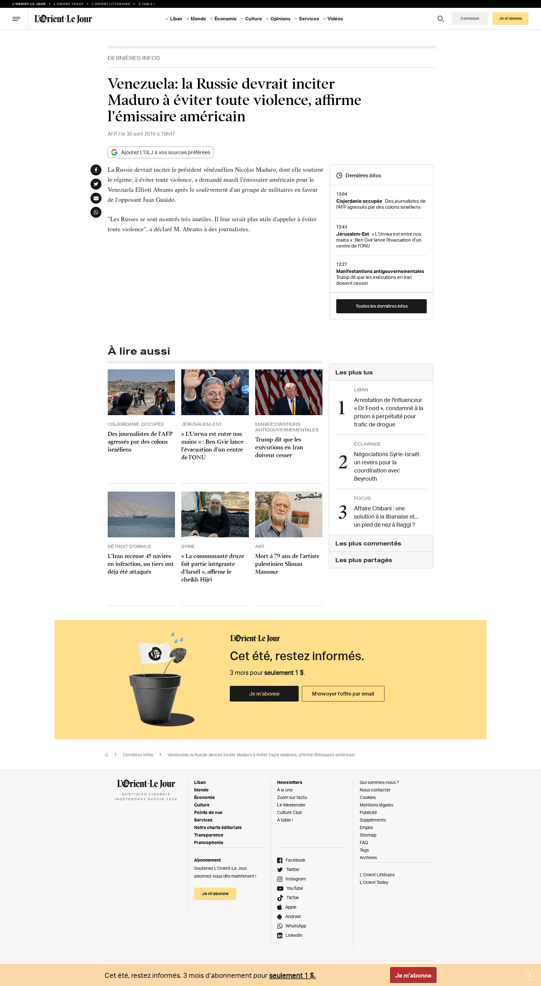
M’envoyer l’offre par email (343, 694)
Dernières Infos (134, 58)
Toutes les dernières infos (382, 306)
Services (203, 819)
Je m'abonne (413, 975)
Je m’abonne (264, 694)
